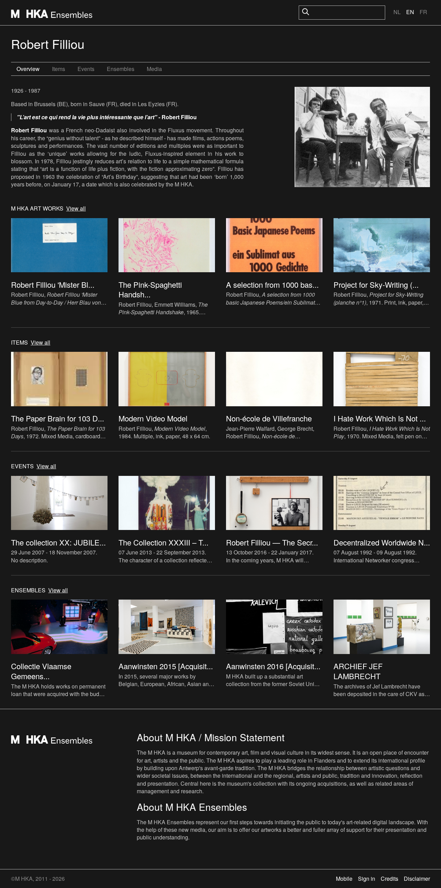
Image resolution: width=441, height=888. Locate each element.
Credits (389, 878)
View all (76, 208)
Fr (423, 12)
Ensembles (120, 69)
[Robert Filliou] (362, 138)
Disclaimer (417, 878)
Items (58, 69)
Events (86, 69)
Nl (397, 12)
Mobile (344, 878)
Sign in (366, 878)
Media (154, 69)
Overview (28, 69)
